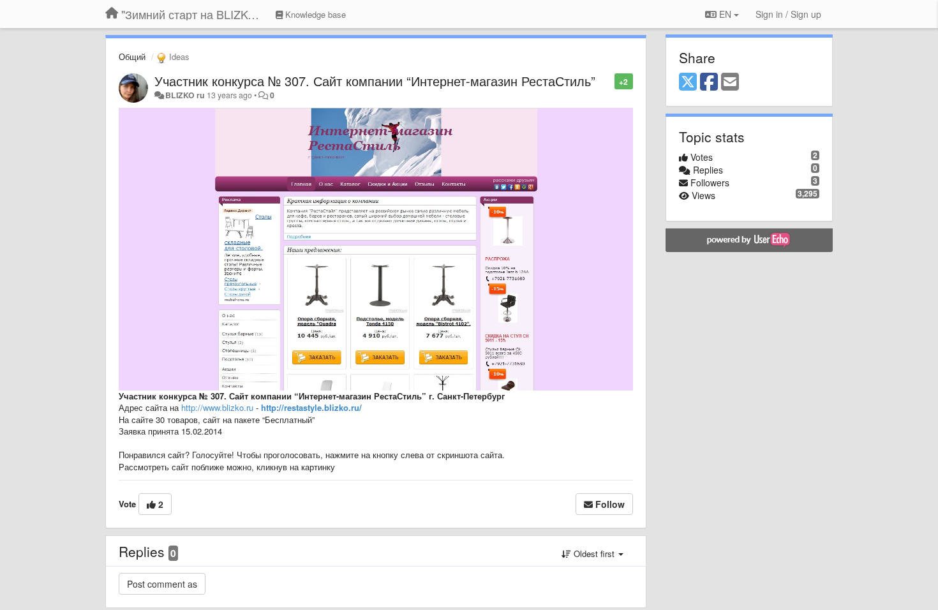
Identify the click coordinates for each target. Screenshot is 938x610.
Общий (132, 56)
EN (725, 14)
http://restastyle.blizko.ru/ (311, 407)
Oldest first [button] (594, 553)
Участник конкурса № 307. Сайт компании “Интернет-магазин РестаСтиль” (374, 80)
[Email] (730, 82)
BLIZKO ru (186, 95)
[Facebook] (709, 82)
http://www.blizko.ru (217, 407)
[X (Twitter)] (688, 82)
